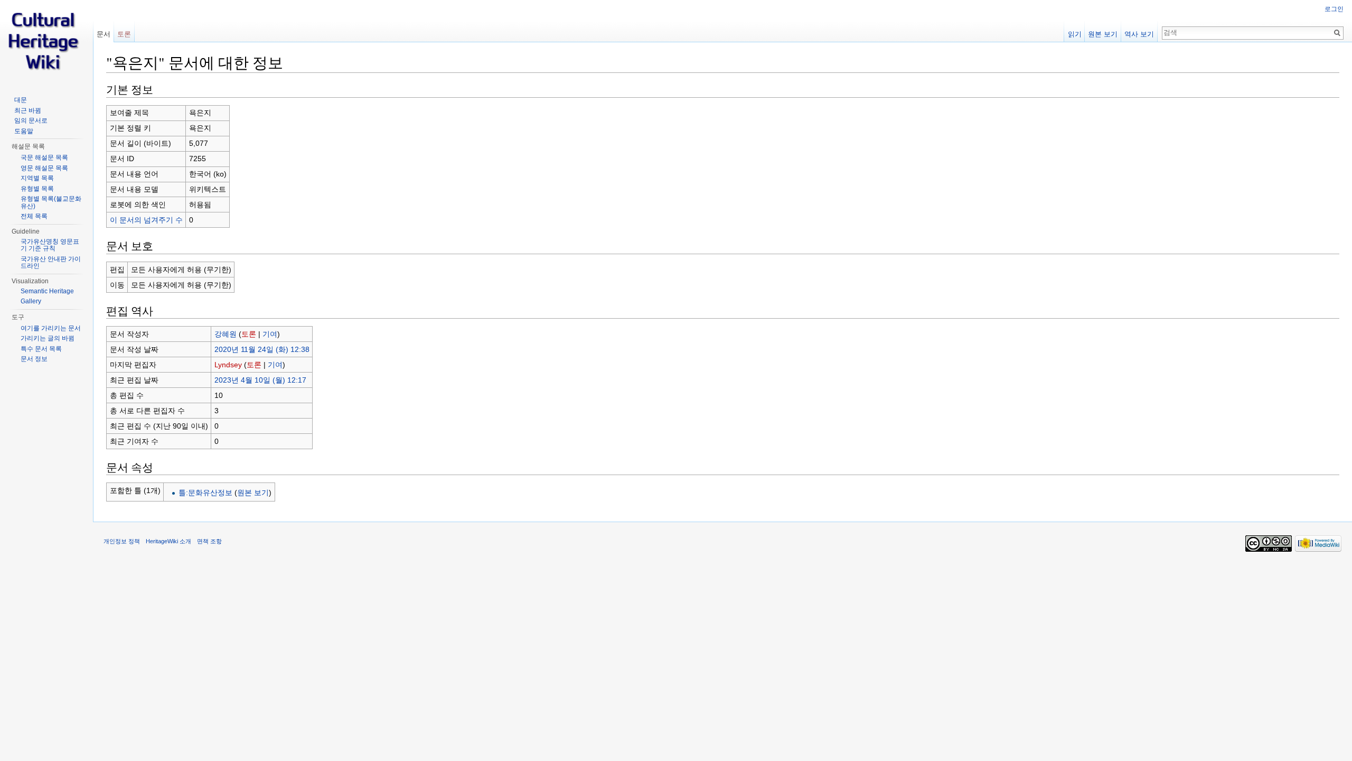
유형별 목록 (37, 188)
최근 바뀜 (27, 110)
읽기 (1075, 34)
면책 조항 (209, 541)
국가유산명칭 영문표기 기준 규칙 (50, 245)
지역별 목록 (37, 178)
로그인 (1334, 9)
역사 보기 (1139, 34)
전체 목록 (34, 216)
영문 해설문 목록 (44, 168)
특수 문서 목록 (41, 348)
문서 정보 (34, 359)
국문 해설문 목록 (44, 157)
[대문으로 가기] (46, 42)
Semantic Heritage (47, 291)
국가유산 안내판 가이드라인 (51, 262)
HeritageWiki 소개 (168, 541)
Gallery (31, 301)
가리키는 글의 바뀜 (47, 338)
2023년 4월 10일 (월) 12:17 (260, 380)
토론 (248, 334)
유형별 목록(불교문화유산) (51, 202)
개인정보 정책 (122, 541)
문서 (103, 34)
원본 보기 (253, 492)
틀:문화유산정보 (205, 492)
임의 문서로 (31, 120)
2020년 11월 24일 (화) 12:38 (261, 349)
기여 (269, 334)
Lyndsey (228, 364)
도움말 (23, 131)
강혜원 (225, 334)
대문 (20, 100)
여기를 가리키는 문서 (51, 328)
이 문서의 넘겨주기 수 (146, 220)
